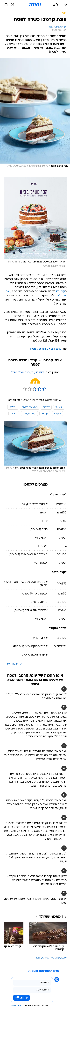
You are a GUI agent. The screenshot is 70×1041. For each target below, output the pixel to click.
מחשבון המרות (12, 663)
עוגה (57, 958)
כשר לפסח (49, 958)
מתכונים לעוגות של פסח (45, 349)
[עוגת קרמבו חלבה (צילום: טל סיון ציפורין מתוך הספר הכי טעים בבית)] (35, 113)
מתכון (64, 958)
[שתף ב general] (6, 4)
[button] (55, 4)
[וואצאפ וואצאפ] (12, 4)
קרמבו (39, 958)
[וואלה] (35, 4)
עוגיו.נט (60, 291)
